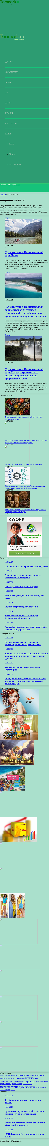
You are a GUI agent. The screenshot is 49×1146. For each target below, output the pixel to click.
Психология (11, 123)
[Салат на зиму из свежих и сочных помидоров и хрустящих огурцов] (19, 943)
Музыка (12, 154)
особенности (6, 1081)
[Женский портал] (10, 5)
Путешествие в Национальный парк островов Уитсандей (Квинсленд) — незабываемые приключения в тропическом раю (25, 311)
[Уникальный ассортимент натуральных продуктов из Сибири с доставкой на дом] (17, 508)
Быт (6, 93)
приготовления (27, 1084)
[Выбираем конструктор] (19, 739)
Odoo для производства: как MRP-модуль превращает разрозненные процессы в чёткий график (25, 487)
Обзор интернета (15, 164)
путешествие (9, 1087)
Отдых (8, 82)
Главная (3, 195)
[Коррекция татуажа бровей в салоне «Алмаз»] (20, 969)
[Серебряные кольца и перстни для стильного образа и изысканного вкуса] (22, 816)
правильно (45, 1081)
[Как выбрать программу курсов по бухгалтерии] (17, 462)
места (35, 1078)
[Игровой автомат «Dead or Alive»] (20, 867)
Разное (8, 134)
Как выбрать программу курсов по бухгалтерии (23, 464)
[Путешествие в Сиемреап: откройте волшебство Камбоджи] (22, 994)
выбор (15, 1075)
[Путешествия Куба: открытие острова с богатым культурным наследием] (12, 790)
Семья (8, 103)
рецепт (39, 1087)
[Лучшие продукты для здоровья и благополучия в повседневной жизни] (17, 415)
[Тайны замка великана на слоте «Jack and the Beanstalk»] (17, 765)
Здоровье (9, 62)
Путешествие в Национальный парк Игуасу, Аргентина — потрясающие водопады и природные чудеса (24, 374)
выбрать (21, 1075)
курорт (15, 1078)
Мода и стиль (11, 72)
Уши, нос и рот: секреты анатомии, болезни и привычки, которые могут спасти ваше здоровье (27, 442)
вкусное (5, 1075)
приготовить (17, 1084)
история (9, 1078)
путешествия (27, 1087)
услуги (13, 1090)
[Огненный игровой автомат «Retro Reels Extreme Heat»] (19, 1071)
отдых (15, 1081)
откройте (28, 1081)
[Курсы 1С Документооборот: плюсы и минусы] (18, 841)
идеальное (3, 1078)
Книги (11, 144)
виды (1, 1075)
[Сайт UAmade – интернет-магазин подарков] (19, 1020)
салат (44, 1087)
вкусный (10, 1075)
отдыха (20, 1081)
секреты (2, 1090)
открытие (38, 1081)
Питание (9, 113)
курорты (21, 1078)
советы (7, 1090)
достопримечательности (35, 1075)
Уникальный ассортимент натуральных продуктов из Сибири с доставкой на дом (25, 511)
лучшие (28, 1077)
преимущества (5, 1084)
